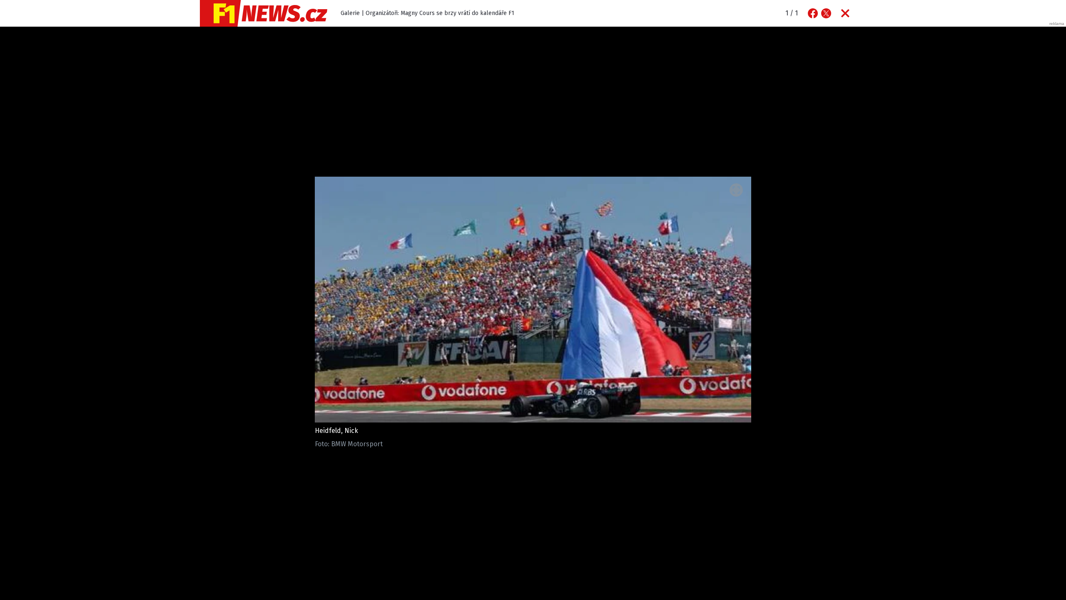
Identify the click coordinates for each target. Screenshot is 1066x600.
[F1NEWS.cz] (263, 13)
